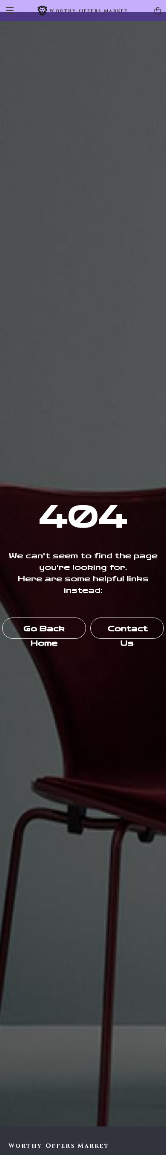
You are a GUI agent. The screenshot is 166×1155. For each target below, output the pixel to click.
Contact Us (128, 631)
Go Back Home (44, 631)
